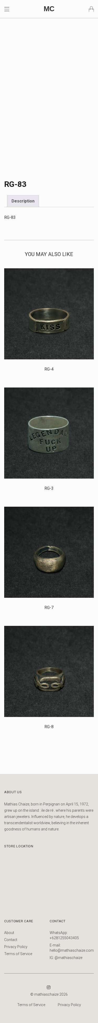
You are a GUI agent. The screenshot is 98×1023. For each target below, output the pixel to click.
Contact (10, 940)
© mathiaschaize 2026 (49, 994)
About (9, 933)
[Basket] (91, 8)
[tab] (23, 201)
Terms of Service (18, 954)
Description (22, 201)
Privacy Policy (15, 947)
